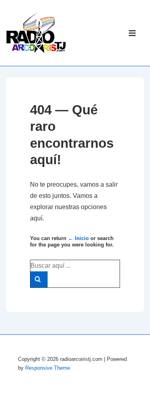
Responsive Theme (47, 368)
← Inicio (78, 238)
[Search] (39, 279)
